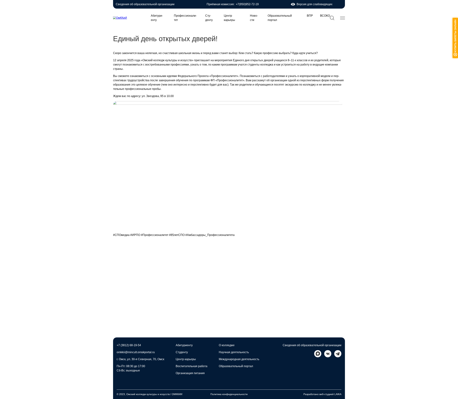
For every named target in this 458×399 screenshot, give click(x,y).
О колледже (227, 345)
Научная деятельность (234, 352)
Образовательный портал (236, 366)
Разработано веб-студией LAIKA (322, 394)
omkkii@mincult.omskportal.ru (136, 352)
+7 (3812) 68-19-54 (129, 345)
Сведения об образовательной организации (145, 4)
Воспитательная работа (191, 366)
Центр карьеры (186, 359)
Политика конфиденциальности (229, 394)
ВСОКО (325, 15)
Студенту (182, 352)
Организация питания (190, 373)
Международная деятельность (239, 359)
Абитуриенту (184, 345)
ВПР (310, 15)
